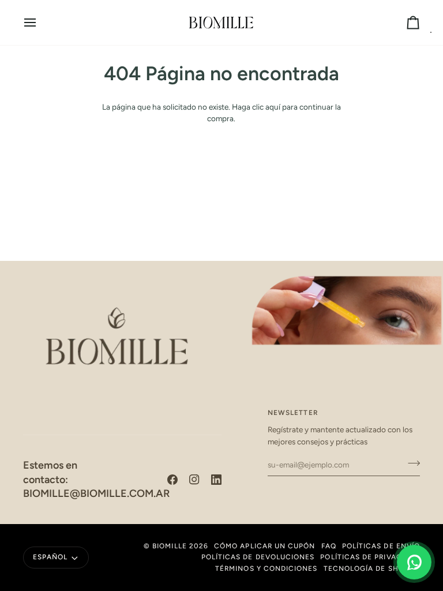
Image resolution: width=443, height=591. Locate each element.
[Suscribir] (410, 463)
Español (50, 557)
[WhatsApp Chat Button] (414, 562)
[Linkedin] (216, 479)
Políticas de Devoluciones (258, 557)
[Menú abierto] (40, 22)
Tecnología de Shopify (372, 568)
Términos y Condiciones (266, 568)
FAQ (328, 546)
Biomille (169, 546)
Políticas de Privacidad (370, 557)
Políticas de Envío (381, 546)
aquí (272, 106)
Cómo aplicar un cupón (264, 546)
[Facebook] (172, 479)
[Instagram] (194, 479)
